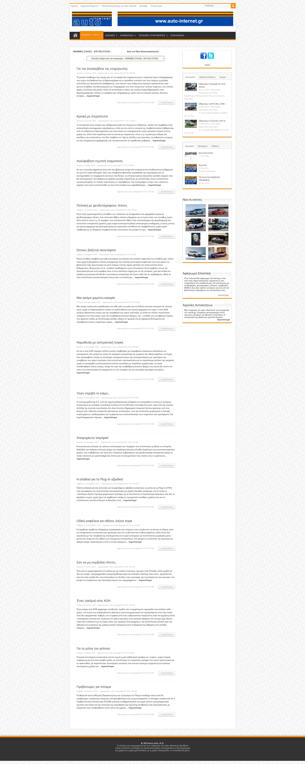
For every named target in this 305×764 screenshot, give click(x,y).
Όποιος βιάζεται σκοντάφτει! (96, 250)
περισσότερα (167, 102)
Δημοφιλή (189, 146)
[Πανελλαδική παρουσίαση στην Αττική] (191, 87)
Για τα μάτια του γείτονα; (93, 648)
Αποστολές (190, 77)
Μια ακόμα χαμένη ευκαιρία (96, 298)
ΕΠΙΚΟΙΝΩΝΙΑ (177, 35)
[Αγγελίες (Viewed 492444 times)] (191, 168)
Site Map (143, 6)
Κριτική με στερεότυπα (92, 116)
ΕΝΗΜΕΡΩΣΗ (126, 35)
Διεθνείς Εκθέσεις (207, 77)
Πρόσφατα (202, 146)
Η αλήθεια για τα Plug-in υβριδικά (100, 479)
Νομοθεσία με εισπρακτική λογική (100, 342)
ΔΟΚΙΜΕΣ (110, 35)
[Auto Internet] (92, 24)
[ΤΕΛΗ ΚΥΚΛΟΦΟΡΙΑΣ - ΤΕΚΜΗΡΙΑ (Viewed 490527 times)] (191, 180)
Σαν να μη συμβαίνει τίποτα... (97, 562)
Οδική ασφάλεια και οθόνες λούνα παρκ (104, 521)
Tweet (207, 65)
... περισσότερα (92, 96)
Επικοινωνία (156, 6)
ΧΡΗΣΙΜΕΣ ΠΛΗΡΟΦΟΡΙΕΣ (152, 35)
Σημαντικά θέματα (89, 6)
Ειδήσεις (215, 146)
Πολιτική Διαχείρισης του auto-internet (119, 6)
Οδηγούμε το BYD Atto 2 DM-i (212, 104)
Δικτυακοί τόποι (206, 153)
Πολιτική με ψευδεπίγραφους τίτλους (102, 205)
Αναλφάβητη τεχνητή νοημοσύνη (99, 161)
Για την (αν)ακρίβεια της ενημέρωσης (102, 69)
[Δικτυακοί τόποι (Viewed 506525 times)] (191, 156)
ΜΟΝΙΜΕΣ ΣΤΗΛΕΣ (90, 35)
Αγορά (223, 77)
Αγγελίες (203, 165)
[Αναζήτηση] (233, 6)
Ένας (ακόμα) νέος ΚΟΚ (93, 601)
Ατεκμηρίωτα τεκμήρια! (92, 438)
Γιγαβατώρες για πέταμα (94, 687)
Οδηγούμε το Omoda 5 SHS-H (212, 121)
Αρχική (74, 6)
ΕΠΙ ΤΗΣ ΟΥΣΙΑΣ (129, 73)
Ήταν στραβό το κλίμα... (93, 393)
